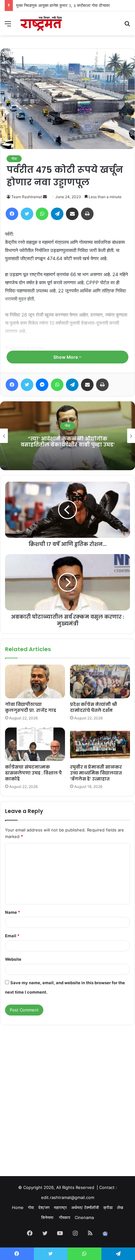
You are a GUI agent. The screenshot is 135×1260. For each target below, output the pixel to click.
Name (12, 912)
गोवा (14, 158)
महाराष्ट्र (60, 1207)
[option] (67, 435)
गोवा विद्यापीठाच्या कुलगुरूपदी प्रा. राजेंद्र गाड (30, 707)
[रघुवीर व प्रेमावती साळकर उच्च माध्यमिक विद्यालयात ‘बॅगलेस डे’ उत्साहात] (100, 744)
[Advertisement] (67, 1094)
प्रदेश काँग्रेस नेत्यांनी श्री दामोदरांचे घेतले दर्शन (93, 707)
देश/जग (44, 1207)
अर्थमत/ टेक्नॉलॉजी (85, 1207)
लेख (120, 1207)
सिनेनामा (48, 1217)
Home (18, 1207)
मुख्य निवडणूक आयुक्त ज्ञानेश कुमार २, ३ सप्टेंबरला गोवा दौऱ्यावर (63, 5)
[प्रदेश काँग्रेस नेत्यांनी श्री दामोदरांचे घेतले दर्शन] (100, 681)
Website (13, 959)
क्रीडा (108, 1207)
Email (12, 935)
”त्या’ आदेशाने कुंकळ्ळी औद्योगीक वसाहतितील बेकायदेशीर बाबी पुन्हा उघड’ (68, 441)
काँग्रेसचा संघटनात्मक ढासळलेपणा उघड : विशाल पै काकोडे (33, 773)
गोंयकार (64, 1217)
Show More (66, 357)
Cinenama (84, 1217)
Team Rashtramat (26, 196)
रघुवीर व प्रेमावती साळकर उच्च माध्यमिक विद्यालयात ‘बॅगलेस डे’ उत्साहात (96, 773)
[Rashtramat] (41, 23)
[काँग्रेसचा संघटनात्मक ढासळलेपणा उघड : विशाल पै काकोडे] (35, 744)
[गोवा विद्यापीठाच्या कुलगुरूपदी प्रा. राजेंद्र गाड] (35, 681)
